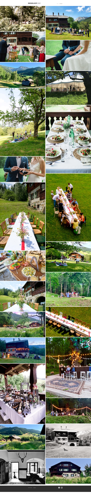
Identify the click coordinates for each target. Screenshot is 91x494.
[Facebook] (59, 488)
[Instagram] (62, 488)
